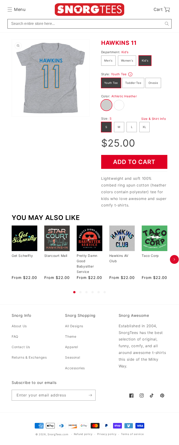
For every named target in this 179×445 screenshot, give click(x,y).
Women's (127, 60)
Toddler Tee (133, 83)
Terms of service (132, 434)
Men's (108, 60)
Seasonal (72, 357)
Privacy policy (107, 434)
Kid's (145, 60)
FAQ (15, 336)
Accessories (75, 368)
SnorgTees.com (58, 434)
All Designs (74, 326)
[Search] (166, 23)
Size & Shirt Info (153, 119)
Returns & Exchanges (29, 357)
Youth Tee (111, 83)
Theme (70, 336)
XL (144, 127)
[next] (174, 259)
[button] (16, 9)
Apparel (71, 347)
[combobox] (89, 23)
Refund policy (83, 434)
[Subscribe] (90, 395)
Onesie (153, 83)
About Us (19, 326)
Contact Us (21, 347)
